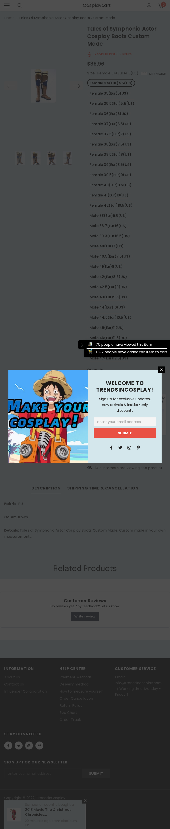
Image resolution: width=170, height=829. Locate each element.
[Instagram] (129, 447)
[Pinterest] (138, 447)
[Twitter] (120, 447)
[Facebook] (111, 447)
